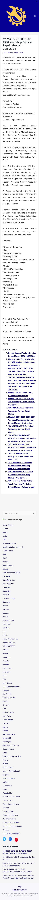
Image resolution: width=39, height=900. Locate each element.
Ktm (4, 709)
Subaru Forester (9, 778)
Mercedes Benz (9, 734)
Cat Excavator (8, 584)
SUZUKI (5, 782)
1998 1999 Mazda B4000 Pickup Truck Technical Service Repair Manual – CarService (22, 438)
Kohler (5, 701)
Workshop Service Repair (12, 826)
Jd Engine (6, 672)
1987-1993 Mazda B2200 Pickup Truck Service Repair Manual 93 (20, 456)
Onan (5, 753)
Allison (5, 529)
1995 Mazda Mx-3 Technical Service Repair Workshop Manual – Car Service (20, 475)
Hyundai (6, 661)
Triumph (6, 808)
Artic (4, 540)
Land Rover (7, 716)
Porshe (5, 764)
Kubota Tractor (8, 712)
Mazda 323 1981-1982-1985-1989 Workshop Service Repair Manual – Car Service (21, 371)
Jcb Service (7, 668)
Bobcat (5, 562)
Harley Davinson (9, 643)
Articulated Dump (9, 543)
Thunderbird (7, 793)
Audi (4, 554)
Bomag (5, 569)
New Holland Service (11, 745)
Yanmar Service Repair (11, 834)
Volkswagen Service (10, 815)
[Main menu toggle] (34, 16)
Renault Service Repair (11, 771)
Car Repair (7, 576)
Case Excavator (9, 580)
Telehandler (7, 786)
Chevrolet (6, 595)
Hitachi (5, 650)
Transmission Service (11, 804)
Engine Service (8, 620)
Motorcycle (7, 742)
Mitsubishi (7, 738)
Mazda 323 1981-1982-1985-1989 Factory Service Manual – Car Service (21, 402)
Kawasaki (6, 690)
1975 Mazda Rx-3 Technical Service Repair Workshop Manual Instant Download (20, 466)
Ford (4, 631)
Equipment (7, 624)
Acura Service (8, 525)
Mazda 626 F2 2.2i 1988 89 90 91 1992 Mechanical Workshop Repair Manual (21, 362)
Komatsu (6, 705)
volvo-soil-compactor (11, 822)
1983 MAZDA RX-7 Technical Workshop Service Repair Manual (20, 429)
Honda (5, 653)
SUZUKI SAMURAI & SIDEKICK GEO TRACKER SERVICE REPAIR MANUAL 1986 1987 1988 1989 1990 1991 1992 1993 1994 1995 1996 (22, 383)
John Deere (7, 683)
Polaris (5, 760)
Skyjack (5, 775)
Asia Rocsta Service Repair (13, 547)
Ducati (5, 617)
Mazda (7, 53)
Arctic (5, 536)
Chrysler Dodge (9, 598)
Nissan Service (8, 749)
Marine (5, 727)
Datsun (5, 606)
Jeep (4, 676)
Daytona (6, 609)
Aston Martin (8, 551)
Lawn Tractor (8, 720)
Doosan (6, 613)
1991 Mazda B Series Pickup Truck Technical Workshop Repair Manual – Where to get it (21, 484)
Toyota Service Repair (11, 797)
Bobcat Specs (8, 565)
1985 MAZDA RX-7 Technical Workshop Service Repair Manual (20, 411)
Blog (19, 887)
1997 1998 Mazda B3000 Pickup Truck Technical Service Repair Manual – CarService (22, 447)
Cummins (6, 602)
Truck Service (8, 811)
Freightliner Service (10, 639)
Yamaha (6, 830)
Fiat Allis (6, 628)
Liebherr (6, 723)
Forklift (5, 635)
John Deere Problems (11, 687)
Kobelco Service (9, 698)
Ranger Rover (8, 767)
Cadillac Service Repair (11, 573)
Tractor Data (7, 800)
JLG (4, 679)
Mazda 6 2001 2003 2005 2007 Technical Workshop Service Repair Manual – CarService (22, 420)
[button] (37, 2)
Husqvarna (7, 657)
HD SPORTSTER (9, 646)
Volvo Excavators (9, 819)
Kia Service (7, 694)
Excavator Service (19, 890)
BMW (5, 558)
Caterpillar (7, 587)
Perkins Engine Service (12, 756)
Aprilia (5, 532)
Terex (5, 789)
